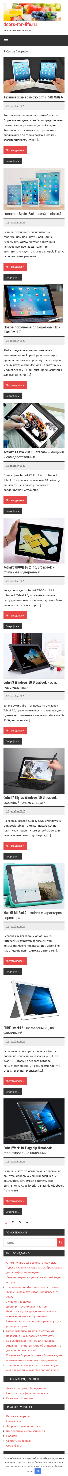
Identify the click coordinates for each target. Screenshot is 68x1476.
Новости (11, 1435)
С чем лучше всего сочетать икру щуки (32, 1262)
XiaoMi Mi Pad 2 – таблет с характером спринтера (32, 915)
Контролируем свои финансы (25, 1430)
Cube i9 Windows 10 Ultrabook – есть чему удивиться (30, 685)
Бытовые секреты (18, 1416)
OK (38, 1470)
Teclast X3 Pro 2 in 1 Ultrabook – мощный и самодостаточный (33, 454)
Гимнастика (13, 1421)
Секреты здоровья (18, 1440)
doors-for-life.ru (20, 24)
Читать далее (14, 150)
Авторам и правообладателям (26, 1388)
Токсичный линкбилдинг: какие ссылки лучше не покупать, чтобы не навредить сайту (32, 1291)
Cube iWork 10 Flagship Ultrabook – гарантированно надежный (28, 1150)
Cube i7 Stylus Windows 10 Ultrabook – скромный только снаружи (31, 800)
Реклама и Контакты (19, 1398)
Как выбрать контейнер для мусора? (30, 1340)
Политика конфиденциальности (27, 1393)
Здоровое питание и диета (23, 1426)
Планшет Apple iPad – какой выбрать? (32, 213)
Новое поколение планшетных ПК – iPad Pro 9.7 (31, 330)
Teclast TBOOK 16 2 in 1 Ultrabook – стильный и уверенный (28, 570)
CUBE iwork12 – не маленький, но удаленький (28, 1030)
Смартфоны (12, 160)
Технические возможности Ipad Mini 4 (33, 97)
